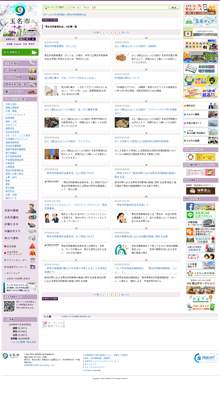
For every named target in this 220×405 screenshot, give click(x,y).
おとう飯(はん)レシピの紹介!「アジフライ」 (68, 141)
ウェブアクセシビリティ (95, 367)
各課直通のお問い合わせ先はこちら (39, 365)
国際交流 (9, 128)
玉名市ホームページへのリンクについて (102, 361)
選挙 (7, 184)
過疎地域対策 (12, 142)
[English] (17, 44)
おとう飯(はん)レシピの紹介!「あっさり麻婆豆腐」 (72, 109)
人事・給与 (11, 177)
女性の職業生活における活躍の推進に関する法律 (141, 236)
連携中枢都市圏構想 (15, 149)
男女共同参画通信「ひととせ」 (61, 46)
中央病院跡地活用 (14, 160)
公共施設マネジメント (16, 139)
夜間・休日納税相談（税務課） (98, 358)
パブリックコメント (15, 114)
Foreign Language (93, 370)
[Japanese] (9, 44)
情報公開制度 (12, 107)
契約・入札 (11, 121)
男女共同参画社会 (14, 170)
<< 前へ (97, 32)
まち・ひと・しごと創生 (17, 135)
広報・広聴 (11, 194)
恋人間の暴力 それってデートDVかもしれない (70, 77)
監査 (7, 180)
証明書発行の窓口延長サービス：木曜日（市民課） (107, 355)
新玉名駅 (9, 187)
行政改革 (9, 163)
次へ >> (125, 32)
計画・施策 (11, 111)
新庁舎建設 (11, 153)
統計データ (11, 198)
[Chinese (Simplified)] (25, 44)
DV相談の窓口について (127, 77)
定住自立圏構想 (13, 146)
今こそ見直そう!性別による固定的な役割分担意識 (141, 141)
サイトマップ (90, 364)
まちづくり (11, 125)
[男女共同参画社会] (76, 14)
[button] (206, 359)
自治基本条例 (12, 132)
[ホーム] (47, 14)
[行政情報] (59, 14)
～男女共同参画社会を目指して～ (133, 204)
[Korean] (31, 44)
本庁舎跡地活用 (13, 156)
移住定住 (9, 191)
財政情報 (9, 118)
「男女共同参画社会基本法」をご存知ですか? (69, 173)
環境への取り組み (14, 173)
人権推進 (9, 166)
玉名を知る (11, 104)
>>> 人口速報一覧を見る (23, 342)
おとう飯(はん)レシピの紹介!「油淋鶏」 (136, 46)
